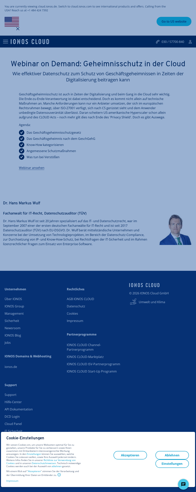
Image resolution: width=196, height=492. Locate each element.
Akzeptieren (34, 471)
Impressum (12, 480)
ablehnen (57, 466)
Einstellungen (34, 454)
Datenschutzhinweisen (44, 463)
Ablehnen (172, 455)
